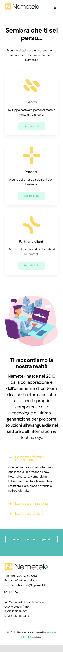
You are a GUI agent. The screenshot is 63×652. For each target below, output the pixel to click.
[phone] (16, 591)
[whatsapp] (5, 591)
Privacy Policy (35, 637)
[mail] (11, 591)
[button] (31, 458)
